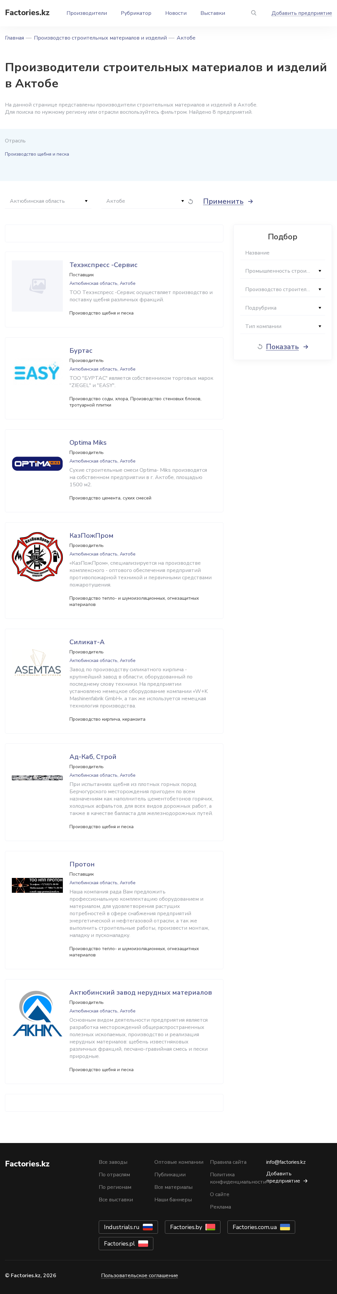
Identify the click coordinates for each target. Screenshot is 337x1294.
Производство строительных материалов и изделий (100, 38)
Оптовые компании (178, 1162)
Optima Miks (88, 442)
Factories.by (186, 1227)
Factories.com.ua (255, 1227)
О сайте (219, 1194)
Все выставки (116, 1199)
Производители (86, 13)
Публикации (170, 1174)
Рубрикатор (136, 13)
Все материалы (173, 1187)
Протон (82, 864)
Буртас (80, 350)
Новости (176, 13)
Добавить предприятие (302, 13)
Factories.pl (119, 1244)
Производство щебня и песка (37, 154)
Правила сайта (228, 1162)
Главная (14, 38)
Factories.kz (27, 12)
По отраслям (114, 1174)
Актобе (186, 38)
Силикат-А (87, 642)
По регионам (115, 1187)
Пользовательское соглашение (139, 1275)
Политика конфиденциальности (238, 1178)
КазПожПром (91, 535)
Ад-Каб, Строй (93, 756)
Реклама (220, 1207)
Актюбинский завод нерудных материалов (140, 992)
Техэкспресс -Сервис (103, 264)
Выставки (212, 13)
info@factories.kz (286, 1162)
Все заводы (113, 1162)
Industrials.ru (122, 1227)
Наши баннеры (173, 1199)
